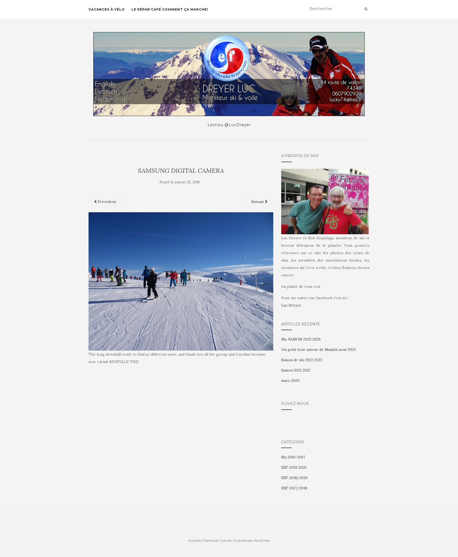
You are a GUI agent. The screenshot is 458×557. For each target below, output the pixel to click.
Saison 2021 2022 (295, 370)
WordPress (262, 540)
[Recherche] (365, 9)
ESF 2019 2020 (294, 467)
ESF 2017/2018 (294, 488)
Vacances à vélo (107, 9)
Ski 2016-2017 (293, 457)
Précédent (106, 201)
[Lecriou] (229, 74)
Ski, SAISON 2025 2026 (301, 339)
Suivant (258, 201)
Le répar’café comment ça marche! (169, 9)
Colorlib (226, 540)
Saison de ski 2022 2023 (301, 359)
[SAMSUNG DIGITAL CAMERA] (181, 280)
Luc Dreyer (291, 305)
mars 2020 (290, 380)
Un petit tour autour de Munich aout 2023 (318, 349)
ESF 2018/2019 (294, 477)
